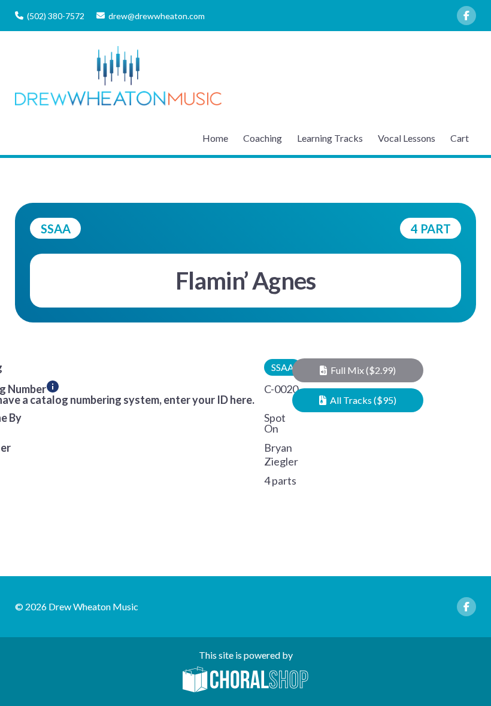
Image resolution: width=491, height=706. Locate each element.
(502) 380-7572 (55, 16)
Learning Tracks (330, 138)
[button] (358, 370)
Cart (459, 138)
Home (215, 138)
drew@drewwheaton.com (156, 16)
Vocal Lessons (406, 138)
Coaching (262, 138)
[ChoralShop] (245, 680)
